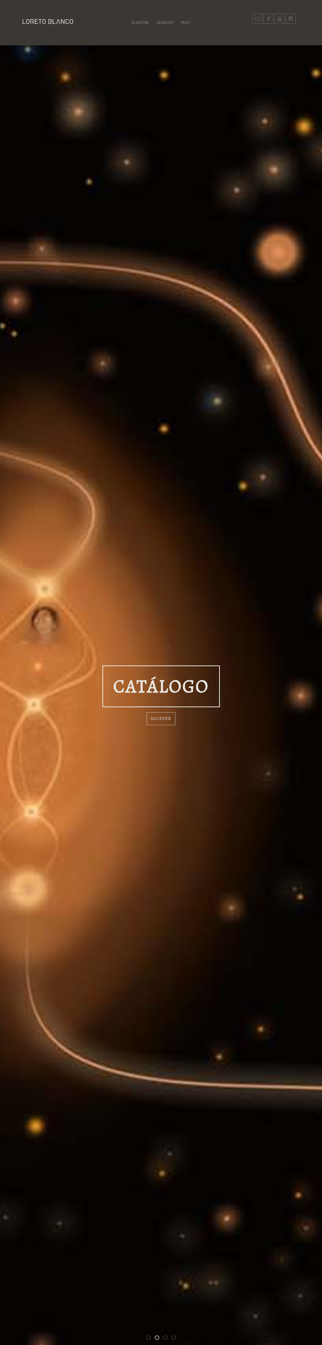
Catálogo (165, 22)
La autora (140, 22)
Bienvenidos (150, 1338)
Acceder (161, 718)
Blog (185, 22)
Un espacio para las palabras (175, 1338)
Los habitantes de (167, 1338)
